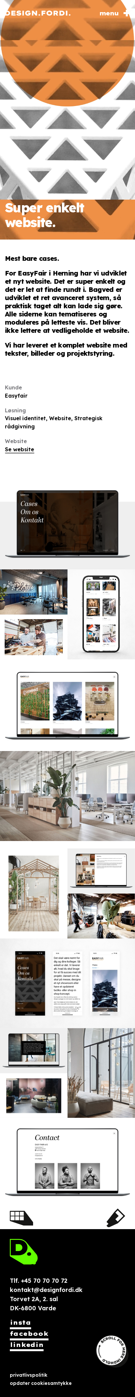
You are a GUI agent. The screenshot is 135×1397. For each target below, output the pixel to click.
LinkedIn (27, 1345)
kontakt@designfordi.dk (46, 1290)
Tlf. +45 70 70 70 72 (39, 1280)
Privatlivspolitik (29, 1375)
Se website (19, 449)
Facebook (29, 1333)
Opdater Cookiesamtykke (41, 1383)
